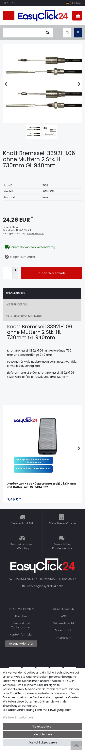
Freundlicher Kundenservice (62, 546)
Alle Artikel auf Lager (62, 523)
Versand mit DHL (22, 523)
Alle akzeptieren (42, 727)
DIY (6, 3)
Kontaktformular (21, 634)
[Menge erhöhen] (15, 270)
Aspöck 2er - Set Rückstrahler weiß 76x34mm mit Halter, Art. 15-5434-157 (41, 485)
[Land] (68, 3)
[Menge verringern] (15, 276)
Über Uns (21, 616)
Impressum (64, 638)
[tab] (42, 293)
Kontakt (76, 3)
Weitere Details (17, 304)
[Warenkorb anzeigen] (77, 15)
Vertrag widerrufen (21, 644)
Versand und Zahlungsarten (21, 625)
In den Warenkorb (51, 273)
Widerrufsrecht (63, 623)
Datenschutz (64, 630)
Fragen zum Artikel (23, 257)
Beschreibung (15, 293)
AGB (64, 616)
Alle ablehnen (42, 734)
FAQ (13, 3)
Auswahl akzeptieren (42, 742)
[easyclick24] (42, 566)
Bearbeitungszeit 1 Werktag (22, 546)
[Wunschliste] (67, 32)
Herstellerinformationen (24, 316)
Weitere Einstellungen (18, 717)
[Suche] (47, 32)
